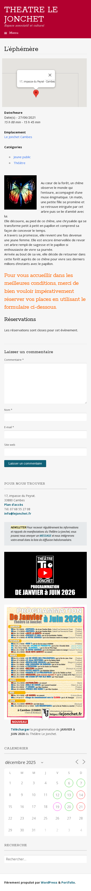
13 (69, 795)
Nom (8, 410)
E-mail (9, 427)
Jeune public (22, 157)
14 (81, 795)
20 (69, 807)
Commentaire (14, 360)
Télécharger (20, 729)
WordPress (49, 882)
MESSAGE (46, 535)
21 (81, 807)
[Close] (50, 75)
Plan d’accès (13, 505)
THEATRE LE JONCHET (31, 15)
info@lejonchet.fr (17, 513)
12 (57, 795)
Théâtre (19, 163)
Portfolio (68, 882)
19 (57, 807)
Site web (9, 445)
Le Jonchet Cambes (18, 137)
